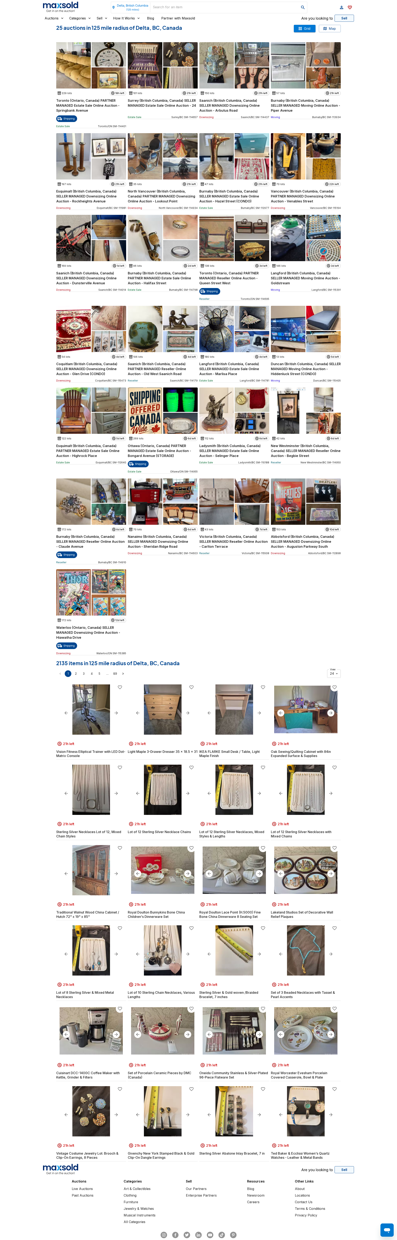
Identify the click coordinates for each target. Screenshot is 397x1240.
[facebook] (175, 1235)
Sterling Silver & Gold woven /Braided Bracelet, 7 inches (228, 994)
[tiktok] (222, 1235)
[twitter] (187, 1235)
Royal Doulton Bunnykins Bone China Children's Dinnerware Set (156, 914)
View (333, 669)
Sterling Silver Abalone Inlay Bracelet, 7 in (232, 1153)
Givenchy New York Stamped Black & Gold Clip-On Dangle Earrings (161, 1155)
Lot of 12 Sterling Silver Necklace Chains (159, 832)
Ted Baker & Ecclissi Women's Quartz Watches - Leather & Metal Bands (300, 1155)
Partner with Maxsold (178, 18)
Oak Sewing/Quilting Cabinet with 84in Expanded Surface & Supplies (301, 754)
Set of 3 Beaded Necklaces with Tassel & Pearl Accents (303, 994)
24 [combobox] (332, 673)
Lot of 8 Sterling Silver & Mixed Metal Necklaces (85, 994)
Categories (77, 18)
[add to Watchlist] (120, 687)
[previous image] (66, 712)
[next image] (116, 712)
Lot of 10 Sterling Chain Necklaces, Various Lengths (161, 994)
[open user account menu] (341, 7)
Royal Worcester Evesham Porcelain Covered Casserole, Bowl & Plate (299, 1075)
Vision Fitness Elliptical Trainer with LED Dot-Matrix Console (90, 754)
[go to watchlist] (350, 7)
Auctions (52, 18)
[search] (303, 7)
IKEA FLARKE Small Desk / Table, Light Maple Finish (229, 754)
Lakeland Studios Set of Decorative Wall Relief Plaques (302, 914)
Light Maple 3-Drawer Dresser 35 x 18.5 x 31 (162, 752)
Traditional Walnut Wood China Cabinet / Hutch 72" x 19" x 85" (87, 914)
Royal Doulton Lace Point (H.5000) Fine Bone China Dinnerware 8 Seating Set (230, 914)
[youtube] (210, 1235)
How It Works (124, 18)
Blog (150, 18)
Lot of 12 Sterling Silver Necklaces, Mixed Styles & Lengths (231, 834)
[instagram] (164, 1235)
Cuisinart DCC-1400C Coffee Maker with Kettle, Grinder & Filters (88, 1075)
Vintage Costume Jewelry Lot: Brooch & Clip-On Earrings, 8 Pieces (87, 1155)
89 (115, 673)
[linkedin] (198, 1235)
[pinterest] (233, 1235)
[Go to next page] (123, 673)
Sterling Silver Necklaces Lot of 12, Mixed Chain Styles (88, 834)
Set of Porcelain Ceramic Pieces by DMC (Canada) (159, 1075)
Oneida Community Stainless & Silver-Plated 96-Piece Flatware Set (233, 1075)
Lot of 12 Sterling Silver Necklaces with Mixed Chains (301, 834)
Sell (99, 18)
